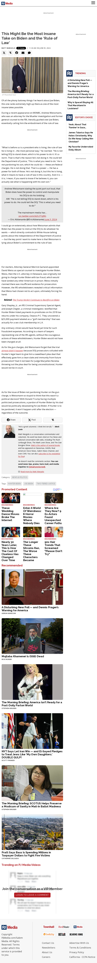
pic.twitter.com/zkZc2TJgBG (32, 216)
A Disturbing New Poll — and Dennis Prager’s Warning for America (30, 609)
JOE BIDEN (28, 484)
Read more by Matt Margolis (32, 471)
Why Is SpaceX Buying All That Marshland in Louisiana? (80, 105)
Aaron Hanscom (9, 613)
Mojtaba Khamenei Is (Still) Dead (23, 656)
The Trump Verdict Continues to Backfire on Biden (36, 299)
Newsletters (48, 947)
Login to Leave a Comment (32, 895)
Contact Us (48, 942)
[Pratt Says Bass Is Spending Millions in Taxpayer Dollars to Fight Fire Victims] (32, 831)
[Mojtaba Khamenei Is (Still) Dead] (32, 635)
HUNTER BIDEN (14, 484)
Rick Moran (7, 659)
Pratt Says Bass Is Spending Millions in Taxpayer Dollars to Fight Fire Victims (26, 854)
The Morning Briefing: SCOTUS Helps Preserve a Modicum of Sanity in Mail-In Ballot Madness (32, 805)
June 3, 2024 (51, 219)
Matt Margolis (8, 48)
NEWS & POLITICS (19, 477)
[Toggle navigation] (93, 3)
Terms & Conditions (80, 947)
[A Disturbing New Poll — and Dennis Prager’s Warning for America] (32, 586)
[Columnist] (10, 431)
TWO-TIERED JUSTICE (46, 484)
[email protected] (37, 467)
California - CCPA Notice (82, 956)
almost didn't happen (12, 350)
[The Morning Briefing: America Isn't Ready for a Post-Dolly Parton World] (32, 681)
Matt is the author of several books (45, 445)
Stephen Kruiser (9, 708)
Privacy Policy (76, 952)
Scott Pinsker (8, 760)
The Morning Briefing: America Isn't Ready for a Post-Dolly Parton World (32, 704)
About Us (47, 952)
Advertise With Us (79, 942)
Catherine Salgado (10, 858)
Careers (46, 956)
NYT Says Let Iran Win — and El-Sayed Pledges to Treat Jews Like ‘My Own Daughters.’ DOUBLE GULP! (32, 754)
